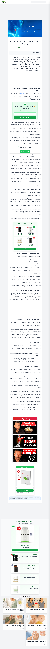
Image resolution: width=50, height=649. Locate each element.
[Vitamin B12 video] (25, 455)
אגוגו (22, 47)
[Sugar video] (25, 441)
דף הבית (39, 39)
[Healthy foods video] (25, 427)
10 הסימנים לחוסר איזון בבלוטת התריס (30, 185)
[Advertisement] (25, 12)
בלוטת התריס (22, 93)
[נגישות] (47, 2)
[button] (25, 53)
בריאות (36, 39)
